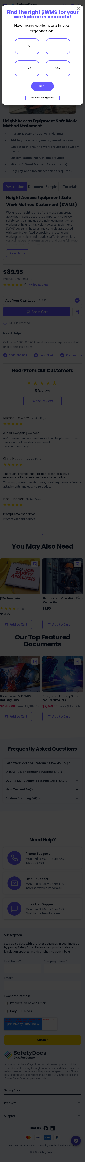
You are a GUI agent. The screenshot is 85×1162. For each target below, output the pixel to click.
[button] (42, 98)
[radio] (27, 46)
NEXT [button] (42, 86)
